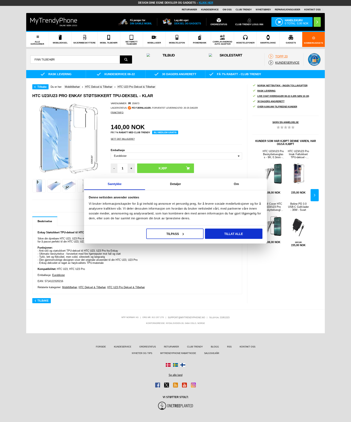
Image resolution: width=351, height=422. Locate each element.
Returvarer (189, 9)
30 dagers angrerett (271, 101)
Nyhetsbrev (263, 9)
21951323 (225, 317)
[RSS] (175, 385)
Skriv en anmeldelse (285, 122)
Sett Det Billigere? (123, 139)
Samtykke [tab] (115, 184)
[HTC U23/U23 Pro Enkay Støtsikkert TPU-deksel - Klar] (39, 186)
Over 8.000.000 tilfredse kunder (277, 106)
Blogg (215, 346)
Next (315, 195)
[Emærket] (314, 59)
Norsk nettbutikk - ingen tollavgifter (282, 85)
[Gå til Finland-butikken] (182, 364)
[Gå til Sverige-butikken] (175, 364)
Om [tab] (236, 184)
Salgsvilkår (211, 353)
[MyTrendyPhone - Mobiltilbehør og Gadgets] (53, 22)
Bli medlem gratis (165, 132)
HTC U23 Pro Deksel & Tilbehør (126, 287)
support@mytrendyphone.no (186, 317)
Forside (101, 346)
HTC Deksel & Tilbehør (92, 287)
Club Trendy (244, 9)
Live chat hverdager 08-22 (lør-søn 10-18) (283, 96)
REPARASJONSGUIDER (287, 9)
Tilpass (172, 233)
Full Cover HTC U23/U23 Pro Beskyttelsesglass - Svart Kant (273, 206)
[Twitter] (166, 385)
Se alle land (175, 375)
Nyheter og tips (142, 353)
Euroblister (58, 275)
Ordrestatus (147, 346)
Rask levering (266, 91)
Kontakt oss (312, 9)
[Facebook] (157, 385)
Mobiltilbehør (69, 287)
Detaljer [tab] (175, 184)
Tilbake (42, 86)
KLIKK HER (206, 2)
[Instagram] (193, 385)
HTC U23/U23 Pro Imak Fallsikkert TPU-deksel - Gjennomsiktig (298, 154)
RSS (229, 346)
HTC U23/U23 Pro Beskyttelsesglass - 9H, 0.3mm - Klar (273, 154)
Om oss (227, 9)
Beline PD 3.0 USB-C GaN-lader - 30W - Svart (298, 206)
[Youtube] (184, 385)
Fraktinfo (117, 112)
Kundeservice (210, 9)
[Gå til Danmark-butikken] (168, 364)
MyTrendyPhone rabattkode (178, 353)
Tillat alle (233, 233)
